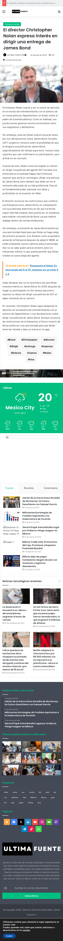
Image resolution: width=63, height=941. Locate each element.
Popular (9, 488)
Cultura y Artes (12, 24)
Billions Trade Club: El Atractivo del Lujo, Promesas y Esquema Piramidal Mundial (39, 545)
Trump (30, 802)
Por (5, 802)
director (50, 339)
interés (17, 352)
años (6, 792)
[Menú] (3, 12)
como (14, 792)
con (23, 792)
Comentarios (51, 488)
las (55, 792)
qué (12, 802)
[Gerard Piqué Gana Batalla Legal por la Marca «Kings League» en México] (11, 531)
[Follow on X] (23, 55)
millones (14, 797)
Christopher (30, 339)
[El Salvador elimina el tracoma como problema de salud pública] (31, 770)
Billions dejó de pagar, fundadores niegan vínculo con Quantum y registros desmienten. (39, 561)
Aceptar (9, 936)
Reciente (29, 488)
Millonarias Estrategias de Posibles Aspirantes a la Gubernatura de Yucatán (37, 516)
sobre (21, 802)
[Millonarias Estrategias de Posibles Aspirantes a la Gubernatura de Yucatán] (11, 517)
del (40, 792)
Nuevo (44, 797)
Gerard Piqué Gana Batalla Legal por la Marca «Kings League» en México (40, 530)
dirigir (14, 346)
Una (32, 359)
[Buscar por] (59, 12)
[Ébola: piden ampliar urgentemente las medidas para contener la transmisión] (31, 758)
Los (5, 797)
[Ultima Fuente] (20, 11)
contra (31, 792)
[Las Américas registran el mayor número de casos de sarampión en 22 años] (51, 758)
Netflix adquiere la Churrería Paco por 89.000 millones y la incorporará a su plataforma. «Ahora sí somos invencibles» (45, 658)
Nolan (47, 352)
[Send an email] (25, 55)
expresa (48, 346)
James (33, 352)
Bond (12, 339)
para (53, 797)
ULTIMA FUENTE (14, 55)
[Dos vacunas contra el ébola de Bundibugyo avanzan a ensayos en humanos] (11, 758)
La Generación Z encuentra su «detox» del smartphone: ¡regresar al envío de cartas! (14, 613)
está (47, 792)
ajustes (26, 930)
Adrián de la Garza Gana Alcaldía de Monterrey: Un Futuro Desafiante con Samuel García (41, 501)
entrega (30, 346)
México (33, 797)
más (24, 797)
